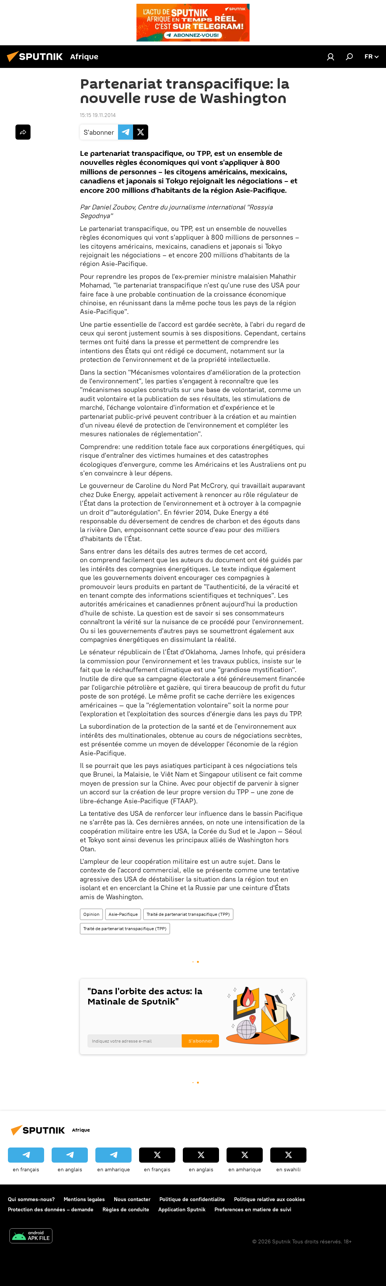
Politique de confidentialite (192, 1199)
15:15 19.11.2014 (98, 115)
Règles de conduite (126, 1209)
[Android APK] (31, 1236)
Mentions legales (84, 1199)
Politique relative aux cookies (269, 1199)
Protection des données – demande (50, 1209)
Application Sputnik (181, 1209)
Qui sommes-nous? (31, 1199)
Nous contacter (132, 1199)
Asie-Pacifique (123, 914)
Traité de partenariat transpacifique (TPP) (188, 914)
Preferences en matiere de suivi (252, 1209)
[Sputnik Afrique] (37, 63)
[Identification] (330, 56)
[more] (23, 132)
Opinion (91, 914)
